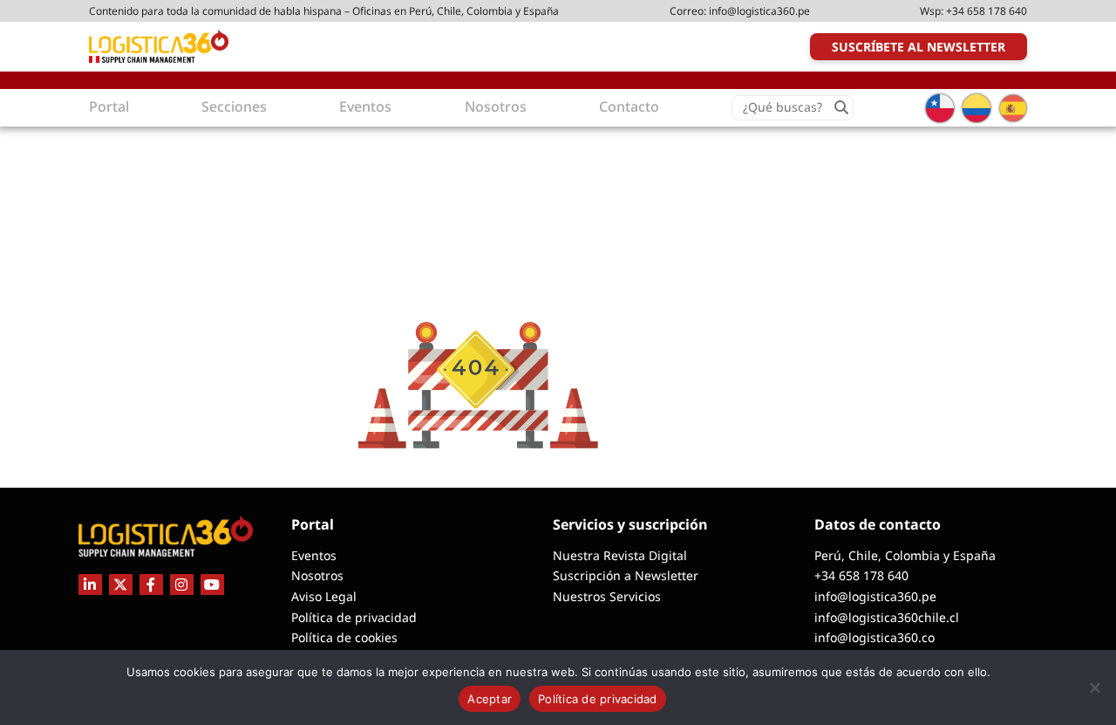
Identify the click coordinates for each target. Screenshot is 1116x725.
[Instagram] (182, 584)
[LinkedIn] (90, 584)
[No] (1094, 687)
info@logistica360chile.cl (886, 617)
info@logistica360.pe (759, 10)
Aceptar (489, 699)
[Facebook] (151, 584)
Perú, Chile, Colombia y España (905, 555)
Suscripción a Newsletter (625, 575)
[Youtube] (212, 584)
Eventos (314, 555)
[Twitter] (121, 584)
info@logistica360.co (874, 637)
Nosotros (317, 575)
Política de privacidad (354, 617)
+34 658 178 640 (986, 10)
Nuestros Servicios (607, 596)
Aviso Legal (324, 596)
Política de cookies (344, 637)
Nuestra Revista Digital (620, 555)
